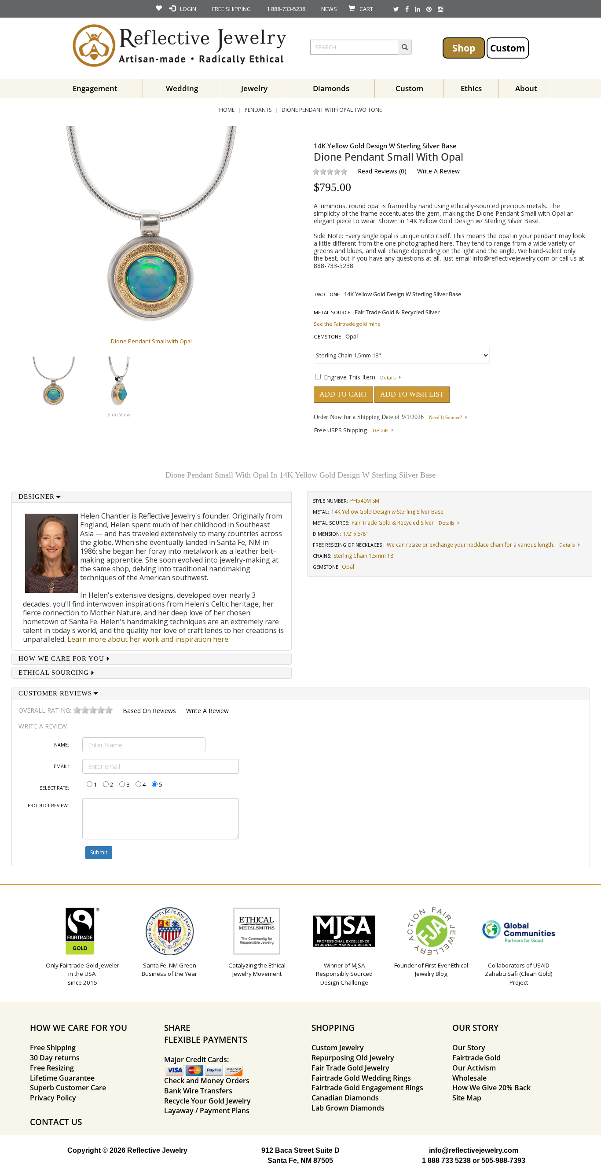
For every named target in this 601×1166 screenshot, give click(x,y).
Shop (463, 47)
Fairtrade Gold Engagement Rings (367, 1087)
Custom (507, 47)
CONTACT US (56, 1121)
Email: (61, 766)
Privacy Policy (53, 1098)
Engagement (95, 88)
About (526, 88)
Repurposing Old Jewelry (352, 1058)
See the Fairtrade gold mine (347, 323)
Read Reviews (377, 171)
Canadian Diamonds (345, 1098)
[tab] (152, 496)
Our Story (468, 1047)
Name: (61, 745)
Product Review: (48, 805)
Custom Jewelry (337, 1047)
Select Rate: (54, 788)
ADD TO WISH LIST (412, 394)
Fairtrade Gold (476, 1058)
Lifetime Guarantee (62, 1078)
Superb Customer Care (68, 1087)
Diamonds (331, 88)
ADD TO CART (343, 394)
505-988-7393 (503, 1160)
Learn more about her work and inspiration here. (148, 639)
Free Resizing (52, 1068)
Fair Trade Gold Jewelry (350, 1068)
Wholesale (469, 1078)
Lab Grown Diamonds (348, 1108)
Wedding (182, 88)
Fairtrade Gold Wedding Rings (361, 1078)
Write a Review (438, 171)
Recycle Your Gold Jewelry (207, 1101)
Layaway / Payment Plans (206, 1110)
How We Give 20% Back (491, 1087)
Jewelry (254, 88)
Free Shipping (53, 1047)
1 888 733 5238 (446, 1160)
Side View (119, 414)
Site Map (466, 1098)
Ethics (471, 88)
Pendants (258, 110)
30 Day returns (55, 1058)
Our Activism (474, 1068)
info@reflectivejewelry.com (511, 258)
